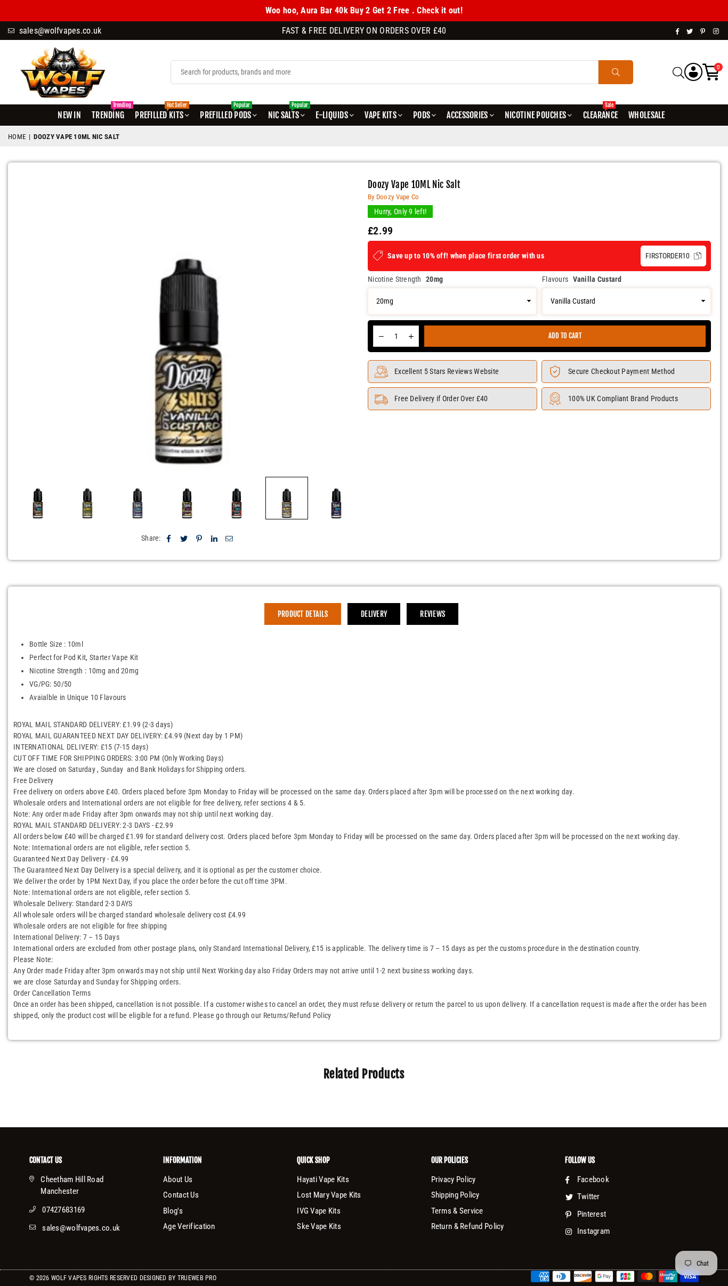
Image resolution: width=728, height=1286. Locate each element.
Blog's (173, 1211)
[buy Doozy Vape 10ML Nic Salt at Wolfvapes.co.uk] (87, 498)
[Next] (345, 325)
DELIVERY (374, 613)
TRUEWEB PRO (196, 1278)
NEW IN (69, 115)
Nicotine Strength (405, 279)
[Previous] (31, 325)
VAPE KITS (381, 115)
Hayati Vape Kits (323, 1179)
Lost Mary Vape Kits (329, 1195)
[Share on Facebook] (169, 538)
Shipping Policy (455, 1195)
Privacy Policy (453, 1179)
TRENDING (109, 112)
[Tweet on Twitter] (184, 538)
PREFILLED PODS (225, 112)
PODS (421, 115)
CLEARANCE (600, 112)
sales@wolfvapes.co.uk (81, 1228)
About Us (177, 1179)
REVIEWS (432, 613)
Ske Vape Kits (319, 1226)
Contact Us (181, 1195)
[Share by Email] (229, 538)
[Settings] (693, 72)
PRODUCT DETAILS (303, 613)
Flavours (582, 279)
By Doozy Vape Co (393, 197)
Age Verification (189, 1226)
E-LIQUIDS (332, 115)
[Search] (678, 72)
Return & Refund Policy (467, 1226)
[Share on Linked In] (215, 538)
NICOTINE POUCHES (535, 115)
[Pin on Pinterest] (199, 538)
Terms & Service (457, 1211)
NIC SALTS (288, 112)
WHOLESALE (646, 115)
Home (17, 137)
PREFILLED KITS (161, 112)
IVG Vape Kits (319, 1211)
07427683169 (63, 1210)
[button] (711, 72)
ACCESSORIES (467, 115)
